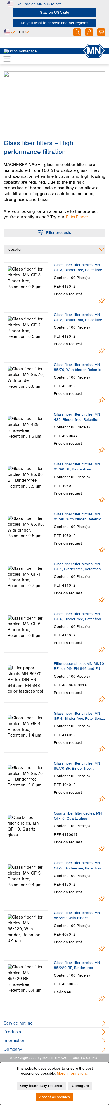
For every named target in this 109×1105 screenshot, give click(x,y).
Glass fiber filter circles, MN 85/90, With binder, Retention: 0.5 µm (79, 517)
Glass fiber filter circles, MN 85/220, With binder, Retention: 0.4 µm (77, 915)
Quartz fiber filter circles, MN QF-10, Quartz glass (78, 816)
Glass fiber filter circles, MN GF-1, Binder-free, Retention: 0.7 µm (78, 567)
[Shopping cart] (101, 32)
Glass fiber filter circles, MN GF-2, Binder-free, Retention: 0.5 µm (78, 317)
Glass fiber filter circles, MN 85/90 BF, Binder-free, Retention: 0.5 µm (77, 467)
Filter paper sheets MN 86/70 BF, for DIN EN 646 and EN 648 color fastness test (79, 666)
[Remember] (101, 300)
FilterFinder (77, 217)
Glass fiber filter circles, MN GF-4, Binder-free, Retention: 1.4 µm (78, 716)
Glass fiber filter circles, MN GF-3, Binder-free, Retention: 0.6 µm (78, 267)
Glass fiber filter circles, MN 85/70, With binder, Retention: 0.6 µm (79, 367)
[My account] (89, 32)
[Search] (77, 32)
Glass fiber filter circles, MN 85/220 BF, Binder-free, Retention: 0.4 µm (77, 965)
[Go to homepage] (43, 51)
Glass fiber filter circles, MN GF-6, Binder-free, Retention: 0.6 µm (78, 617)
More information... (72, 1073)
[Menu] (7, 59)
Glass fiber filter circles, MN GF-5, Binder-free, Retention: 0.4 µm (78, 866)
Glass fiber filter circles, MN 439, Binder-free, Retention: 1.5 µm (77, 417)
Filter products (58, 232)
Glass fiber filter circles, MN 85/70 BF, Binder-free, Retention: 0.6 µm (77, 766)
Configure (80, 1085)
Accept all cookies (54, 1097)
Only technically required (41, 1085)
